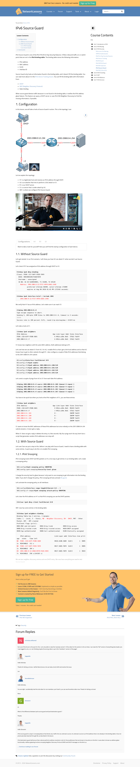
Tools (77, 11)
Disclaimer (96, 763)
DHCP (21, 84)
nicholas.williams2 (30, 640)
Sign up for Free (25, 599)
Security (23, 625)
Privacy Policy (106, 763)
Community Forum (69, 756)
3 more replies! (23, 756)
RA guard (64, 478)
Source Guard (27, 47)
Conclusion (21, 50)
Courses (49, 11)
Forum (60, 11)
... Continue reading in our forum (28, 746)
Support (69, 11)
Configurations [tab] (24, 241)
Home (24, 23)
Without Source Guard (27, 42)
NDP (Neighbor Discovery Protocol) (31, 86)
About (87, 11)
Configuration (22, 39)
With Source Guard (26, 44)
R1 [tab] (40, 241)
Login (97, 11)
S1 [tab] (46, 241)
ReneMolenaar (29, 678)
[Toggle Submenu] (92, 44)
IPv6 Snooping (27, 45)
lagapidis (27, 656)
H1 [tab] (35, 241)
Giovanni (27, 701)
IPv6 (29, 23)
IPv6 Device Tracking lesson (44, 77)
